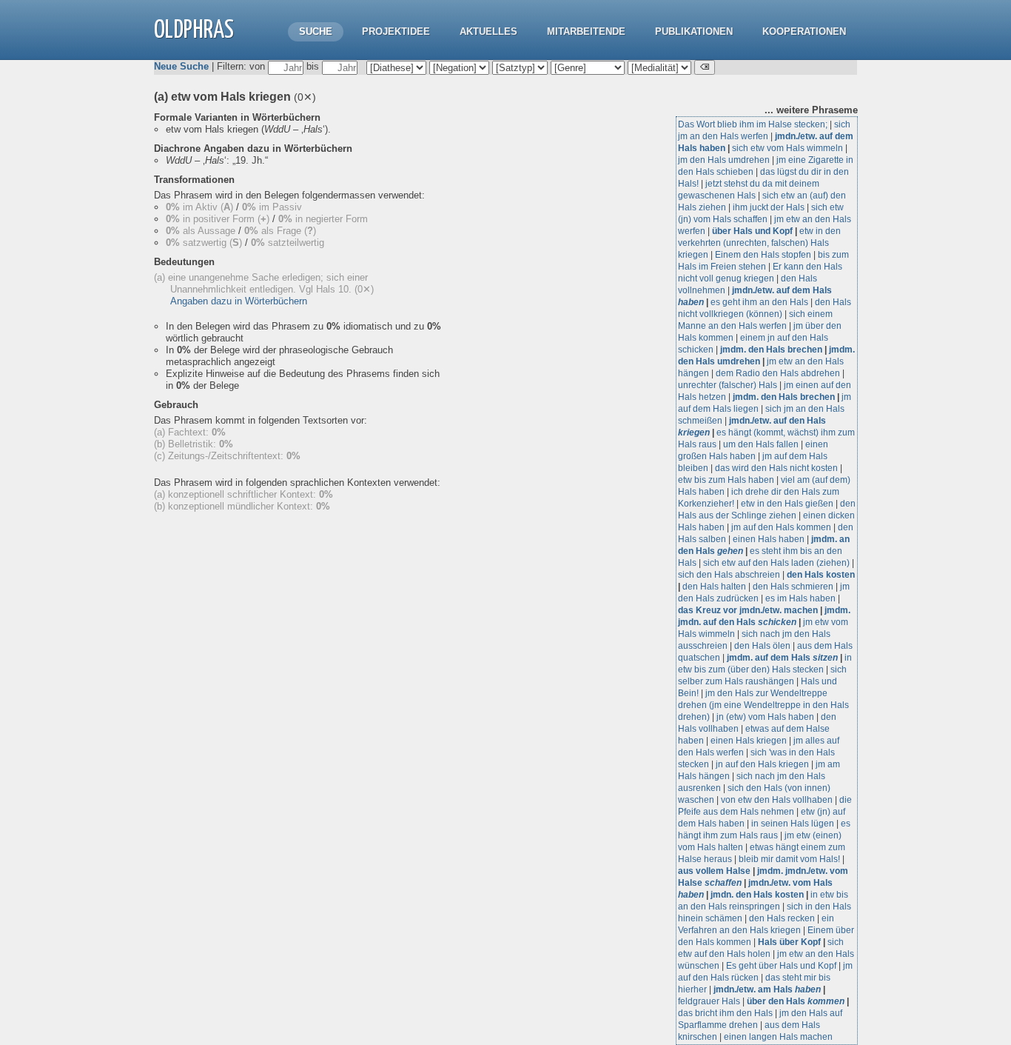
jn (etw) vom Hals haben (765, 717)
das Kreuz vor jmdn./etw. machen (748, 610)
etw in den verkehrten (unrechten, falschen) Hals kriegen (759, 243)
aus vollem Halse (714, 871)
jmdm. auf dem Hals (782, 657)
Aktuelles (488, 31)
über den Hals (795, 1001)
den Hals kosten (821, 575)
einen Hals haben (769, 539)
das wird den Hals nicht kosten (776, 468)
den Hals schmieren (793, 586)
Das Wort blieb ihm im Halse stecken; (752, 124)
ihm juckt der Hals (769, 207)
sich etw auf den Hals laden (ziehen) (776, 563)
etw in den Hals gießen (787, 503)
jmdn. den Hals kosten (757, 894)
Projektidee (396, 31)
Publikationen (694, 31)
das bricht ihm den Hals (725, 1013)
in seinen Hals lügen (792, 823)
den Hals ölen (762, 646)
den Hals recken (782, 918)
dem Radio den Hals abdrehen (778, 373)
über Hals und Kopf (752, 231)
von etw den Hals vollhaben (777, 800)
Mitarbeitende (586, 31)
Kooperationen (804, 31)
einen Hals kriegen (749, 740)
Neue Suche (181, 66)
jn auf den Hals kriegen (762, 764)
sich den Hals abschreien (729, 575)
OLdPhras (194, 31)
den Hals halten (714, 586)
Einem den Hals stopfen (763, 255)
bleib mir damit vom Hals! (789, 859)
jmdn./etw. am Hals (767, 989)
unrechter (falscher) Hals (727, 385)
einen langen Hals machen (778, 1037)
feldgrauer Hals (709, 1001)
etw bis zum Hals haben (726, 480)
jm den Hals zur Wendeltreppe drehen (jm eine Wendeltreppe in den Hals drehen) (763, 705)
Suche (315, 31)
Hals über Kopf (789, 942)
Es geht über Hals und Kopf (781, 966)
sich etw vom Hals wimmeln (787, 148)
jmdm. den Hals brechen (771, 349)
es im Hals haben (800, 598)
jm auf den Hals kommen (781, 527)
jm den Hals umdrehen (724, 160)
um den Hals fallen (761, 444)
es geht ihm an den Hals (759, 302)
